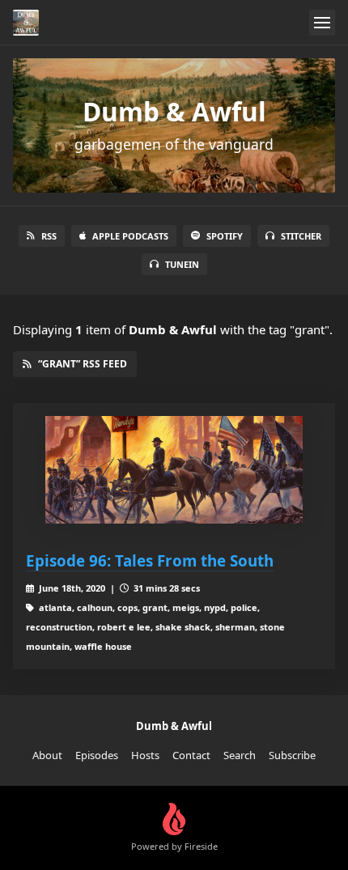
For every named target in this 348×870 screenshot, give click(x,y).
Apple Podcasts (130, 236)
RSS (49, 236)
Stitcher (301, 236)
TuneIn (182, 264)
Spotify (224, 236)
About (47, 755)
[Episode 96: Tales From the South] (174, 470)
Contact (191, 755)
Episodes (96, 755)
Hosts (145, 755)
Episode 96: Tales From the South (150, 560)
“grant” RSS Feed (82, 364)
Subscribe (292, 755)
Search (239, 755)
